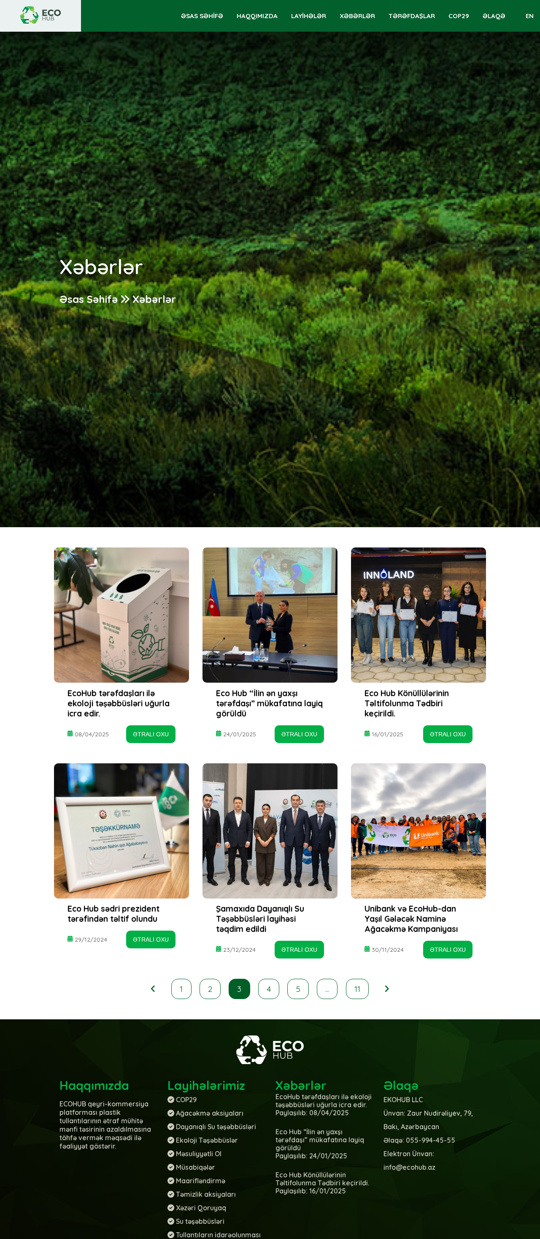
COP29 (458, 16)
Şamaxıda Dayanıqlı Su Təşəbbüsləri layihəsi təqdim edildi (260, 919)
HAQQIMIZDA (257, 16)
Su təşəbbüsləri (200, 1221)
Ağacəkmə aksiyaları (209, 1113)
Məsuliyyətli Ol (198, 1153)
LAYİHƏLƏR (308, 16)
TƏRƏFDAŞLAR (412, 16)
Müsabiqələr (195, 1167)
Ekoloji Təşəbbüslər (207, 1140)
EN (530, 16)
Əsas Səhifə (88, 299)
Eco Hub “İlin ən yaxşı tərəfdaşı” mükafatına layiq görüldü (269, 703)
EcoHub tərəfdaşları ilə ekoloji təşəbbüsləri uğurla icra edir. (119, 703)
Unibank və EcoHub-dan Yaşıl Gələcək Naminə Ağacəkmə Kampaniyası (411, 919)
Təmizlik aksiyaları (206, 1194)
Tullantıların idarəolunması (218, 1235)
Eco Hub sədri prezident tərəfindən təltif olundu (113, 914)
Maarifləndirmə (200, 1180)
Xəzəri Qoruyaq (201, 1208)
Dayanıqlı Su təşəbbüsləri (216, 1126)
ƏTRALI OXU (151, 734)
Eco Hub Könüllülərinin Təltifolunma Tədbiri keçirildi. (406, 703)
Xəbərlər (154, 299)
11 (357, 989)
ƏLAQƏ (494, 16)
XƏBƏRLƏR (357, 16)
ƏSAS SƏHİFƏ (202, 16)
